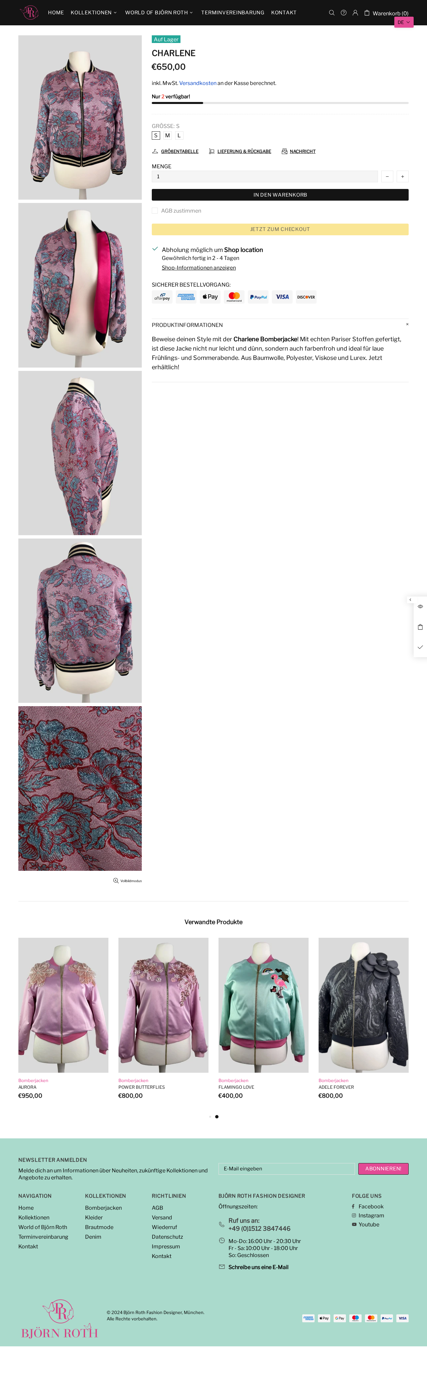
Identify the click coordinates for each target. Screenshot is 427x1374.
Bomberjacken (33, 1080)
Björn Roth (29, 12)
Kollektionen (33, 1217)
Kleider (94, 1217)
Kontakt (28, 1246)
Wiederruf (164, 1227)
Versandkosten (198, 83)
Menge (161, 166)
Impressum (166, 1246)
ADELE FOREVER (336, 1087)
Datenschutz (167, 1237)
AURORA (27, 1087)
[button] (404, 22)
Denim (93, 1237)
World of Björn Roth (42, 1227)
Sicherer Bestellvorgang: (191, 285)
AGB (157, 1208)
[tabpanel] (264, 1025)
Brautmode (99, 1227)
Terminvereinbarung (43, 1237)
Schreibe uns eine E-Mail (259, 1267)
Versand (162, 1217)
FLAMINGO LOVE (236, 1087)
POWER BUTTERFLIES (141, 1087)
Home (26, 1208)
